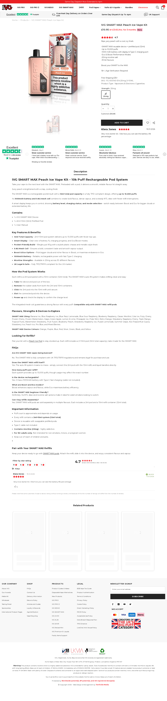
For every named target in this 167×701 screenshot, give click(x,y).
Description (80, 171)
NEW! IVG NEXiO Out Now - (83, 2)
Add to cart (122, 123)
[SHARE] (153, 123)
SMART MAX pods (51, 453)
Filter (17, 469)
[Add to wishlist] (148, 123)
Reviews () (110, 37)
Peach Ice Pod (35, 341)
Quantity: (105, 104)
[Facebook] (112, 604)
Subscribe (137, 596)
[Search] (157, 7)
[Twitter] (130, 604)
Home (15, 20)
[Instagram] (118, 604)
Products (24, 20)
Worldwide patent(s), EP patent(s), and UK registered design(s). (88, 681)
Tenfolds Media (102, 685)
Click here (90, 2)
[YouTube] (124, 604)
